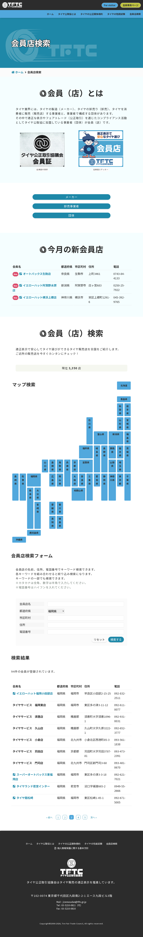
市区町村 (25, 618)
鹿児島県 (33, 532)
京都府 (75, 466)
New (15, 274)
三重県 (89, 480)
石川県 (89, 423)
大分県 (38, 494)
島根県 (52, 466)
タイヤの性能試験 (116, 14)
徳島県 (60, 522)
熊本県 (30, 494)
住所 (22, 625)
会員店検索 (135, 14)
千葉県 (127, 480)
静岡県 (104, 480)
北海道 (124, 385)
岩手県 (127, 409)
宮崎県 (38, 508)
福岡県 (34, 476)
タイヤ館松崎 (24, 798)
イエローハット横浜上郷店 (40, 297)
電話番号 (25, 632)
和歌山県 (78, 490)
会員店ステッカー (101, 169)
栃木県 (120, 452)
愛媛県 (52, 508)
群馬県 (112, 450)
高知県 (52, 522)
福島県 (127, 437)
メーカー (71, 197)
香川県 (60, 508)
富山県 (100, 434)
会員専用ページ (130, 5)
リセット (99, 639)
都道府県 (25, 611)
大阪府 (75, 480)
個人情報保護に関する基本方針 (73, 848)
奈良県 (82, 480)
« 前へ (49, 817)
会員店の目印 (42, 169)
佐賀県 (23, 480)
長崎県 (15, 480)
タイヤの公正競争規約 (91, 14)
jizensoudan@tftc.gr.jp (74, 901)
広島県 (52, 480)
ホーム (50, 14)
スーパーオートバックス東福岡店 (33, 776)
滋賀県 (86, 462)
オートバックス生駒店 (37, 274)
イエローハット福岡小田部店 (34, 693)
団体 (71, 215)
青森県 (124, 399)
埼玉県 (120, 466)
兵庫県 (67, 466)
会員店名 (25, 604)
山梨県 (112, 464)
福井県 (86, 448)
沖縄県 (19, 539)
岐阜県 (97, 452)
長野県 (104, 452)
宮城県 (127, 423)
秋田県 (120, 409)
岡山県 (60, 480)
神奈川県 (112, 478)
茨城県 (127, 452)
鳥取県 (60, 466)
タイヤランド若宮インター (33, 786)
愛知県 (97, 480)
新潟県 (116, 434)
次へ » (93, 817)
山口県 (45, 466)
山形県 (120, 423)
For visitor (109, 5)
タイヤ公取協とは (67, 14)
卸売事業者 (71, 206)
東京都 (120, 480)
